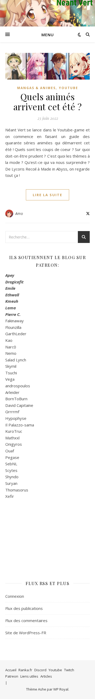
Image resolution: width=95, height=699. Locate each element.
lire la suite (47, 194)
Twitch (69, 670)
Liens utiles (29, 676)
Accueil (10, 670)
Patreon (11, 676)
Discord (40, 670)
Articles (46, 676)
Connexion (14, 596)
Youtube (68, 88)
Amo (19, 213)
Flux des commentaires (26, 620)
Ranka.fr (25, 670)
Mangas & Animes (36, 88)
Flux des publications (24, 608)
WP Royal (60, 689)
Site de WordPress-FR (25, 632)
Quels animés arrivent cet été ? (47, 101)
